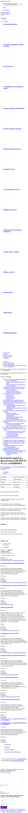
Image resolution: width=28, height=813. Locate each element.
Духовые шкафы (10, 415)
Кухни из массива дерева (12, 391)
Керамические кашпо (10, 332)
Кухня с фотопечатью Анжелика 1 (9, 677)
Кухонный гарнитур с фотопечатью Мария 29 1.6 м (14, 585)
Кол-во (2, 550)
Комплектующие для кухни (12, 149)
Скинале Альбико (10, 406)
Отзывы (5, 473)
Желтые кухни (9, 395)
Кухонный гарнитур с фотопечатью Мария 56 (12, 563)
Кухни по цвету (8, 66)
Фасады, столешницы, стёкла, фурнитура (16, 426)
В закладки (3, 553)
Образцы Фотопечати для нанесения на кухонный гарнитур (16, 385)
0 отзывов (3, 555)
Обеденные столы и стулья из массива (15, 431)
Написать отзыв (10, 555)
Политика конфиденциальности (13, 751)
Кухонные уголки (9, 169)
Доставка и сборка (9, 749)
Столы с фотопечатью (11, 433)
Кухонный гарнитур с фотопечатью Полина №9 (13, 655)
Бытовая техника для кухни (12, 128)
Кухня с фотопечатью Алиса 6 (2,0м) (10, 699)
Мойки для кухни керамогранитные (15, 423)
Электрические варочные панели (14, 419)
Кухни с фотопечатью (10, 24)
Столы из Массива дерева (12, 435)
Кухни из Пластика (11, 389)
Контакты (7, 747)
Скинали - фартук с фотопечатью (13, 108)
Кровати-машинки (10, 446)
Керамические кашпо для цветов (14, 452)
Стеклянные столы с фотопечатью (14, 432)
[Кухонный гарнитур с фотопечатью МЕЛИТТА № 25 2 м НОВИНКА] (14, 468)
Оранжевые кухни (10, 397)
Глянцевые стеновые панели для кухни (16, 405)
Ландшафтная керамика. (12, 453)
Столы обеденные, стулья (11, 189)
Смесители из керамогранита (13, 424)
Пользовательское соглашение (14, 811)
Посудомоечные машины (12, 418)
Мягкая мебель (8, 292)
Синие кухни (9, 398)
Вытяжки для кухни (11, 413)
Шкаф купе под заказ (10, 209)
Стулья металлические (11, 436)
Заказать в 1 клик (5, 551)
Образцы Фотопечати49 (7, 607)
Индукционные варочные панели (14, 417)
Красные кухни (10, 396)
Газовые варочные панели (12, 414)
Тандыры (8, 454)
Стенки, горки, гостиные (11, 252)
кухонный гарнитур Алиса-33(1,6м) (10, 633)
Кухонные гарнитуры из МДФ (13, 392)
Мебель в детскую (9, 272)
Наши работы (7, 312)
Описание (5, 472)
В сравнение (9, 553)
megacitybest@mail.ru (17, 760)
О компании (8, 744)
